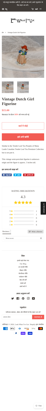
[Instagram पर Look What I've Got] (28, 299)
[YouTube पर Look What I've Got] (33, 299)
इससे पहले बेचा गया (23, 260)
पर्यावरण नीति (23, 277)
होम (3, 32)
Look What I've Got (22, 324)
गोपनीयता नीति (23, 273)
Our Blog (23, 264)
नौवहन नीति (23, 270)
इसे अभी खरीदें (23, 137)
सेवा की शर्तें (23, 280)
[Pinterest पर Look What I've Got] (23, 299)
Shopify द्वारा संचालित (37, 324)
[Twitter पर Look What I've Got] (12, 299)
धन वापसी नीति (23, 267)
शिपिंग (16, 115)
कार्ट (36, 9)
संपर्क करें (23, 283)
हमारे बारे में (23, 286)
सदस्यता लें (38, 317)
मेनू (6, 9)
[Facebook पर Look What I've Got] (17, 299)
